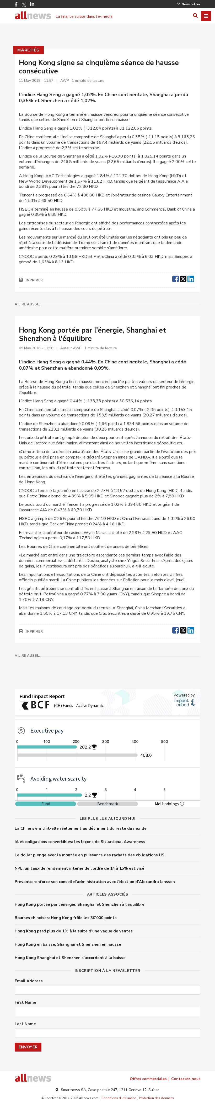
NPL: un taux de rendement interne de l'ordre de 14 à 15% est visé (79, 868)
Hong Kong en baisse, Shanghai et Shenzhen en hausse (68, 944)
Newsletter (191, 4)
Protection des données (156, 1098)
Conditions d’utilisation (119, 1098)
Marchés (28, 50)
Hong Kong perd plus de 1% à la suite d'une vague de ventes (74, 931)
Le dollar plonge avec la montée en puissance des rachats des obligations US (89, 855)
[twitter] (183, 278)
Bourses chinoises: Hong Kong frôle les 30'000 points (66, 917)
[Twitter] (24, 5)
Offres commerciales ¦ (149, 1078)
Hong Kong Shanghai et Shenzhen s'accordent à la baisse (70, 957)
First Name (25, 1002)
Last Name (25, 1023)
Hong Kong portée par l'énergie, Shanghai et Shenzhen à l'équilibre (79, 904)
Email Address (29, 981)
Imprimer (34, 280)
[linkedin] (190, 278)
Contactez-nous (185, 1078)
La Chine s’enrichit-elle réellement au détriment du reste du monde (81, 828)
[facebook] (175, 278)
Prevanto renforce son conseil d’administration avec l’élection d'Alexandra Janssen (95, 881)
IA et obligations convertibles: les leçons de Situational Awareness (80, 841)
